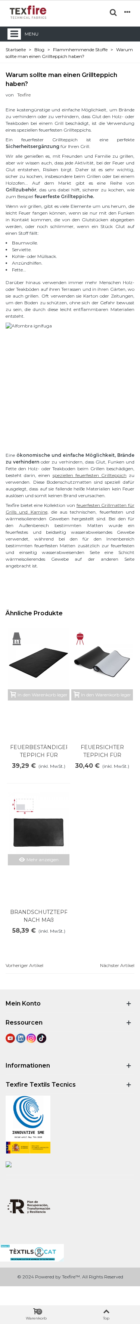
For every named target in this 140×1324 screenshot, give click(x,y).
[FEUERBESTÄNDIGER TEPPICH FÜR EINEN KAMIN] (38, 658)
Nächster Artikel (117, 965)
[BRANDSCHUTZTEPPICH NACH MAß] (38, 823)
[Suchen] (113, 12)
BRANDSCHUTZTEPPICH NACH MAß (38, 916)
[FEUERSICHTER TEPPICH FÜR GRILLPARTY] (102, 658)
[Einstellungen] (127, 12)
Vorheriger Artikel (24, 965)
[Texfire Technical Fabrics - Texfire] (28, 12)
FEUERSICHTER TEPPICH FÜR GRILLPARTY (102, 755)
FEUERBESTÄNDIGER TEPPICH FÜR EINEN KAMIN (38, 755)
